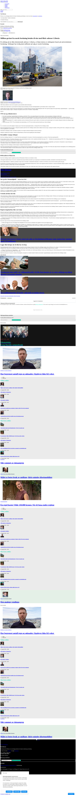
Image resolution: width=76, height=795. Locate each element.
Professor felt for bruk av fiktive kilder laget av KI (9, 456)
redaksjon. (9, 750)
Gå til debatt (7, 3)
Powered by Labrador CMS (5, 794)
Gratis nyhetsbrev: (3, 21)
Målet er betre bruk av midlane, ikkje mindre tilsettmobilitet (11, 387)
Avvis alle (24, 791)
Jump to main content (4, 0)
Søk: (1, 9)
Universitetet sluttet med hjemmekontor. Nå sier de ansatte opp (12, 558)
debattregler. (16, 750)
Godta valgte (16, 791)
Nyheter (6, 4)
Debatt (6, 5)
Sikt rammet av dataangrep (5, 392)
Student (6, 6)
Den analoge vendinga (4, 400)
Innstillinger (9, 791)
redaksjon (40, 16)
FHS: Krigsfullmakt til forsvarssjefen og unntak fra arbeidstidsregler (13, 448)
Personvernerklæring (4, 744)
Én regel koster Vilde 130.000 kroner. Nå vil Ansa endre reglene (12, 566)
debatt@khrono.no (13, 765)
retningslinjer (35, 16)
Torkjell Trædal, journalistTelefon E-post (5, 174)
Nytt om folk (7, 7)
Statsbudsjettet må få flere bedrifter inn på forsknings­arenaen (12, 416)
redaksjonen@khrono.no (7, 28)
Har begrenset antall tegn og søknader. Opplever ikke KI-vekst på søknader (14, 408)
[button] (39, 377)
